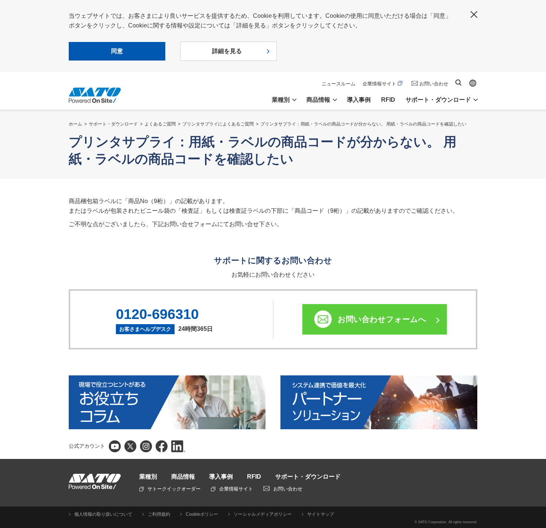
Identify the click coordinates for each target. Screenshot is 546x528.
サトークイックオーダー (174, 489)
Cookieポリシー (202, 514)
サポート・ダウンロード (113, 124)
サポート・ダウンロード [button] (438, 100)
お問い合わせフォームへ (382, 319)
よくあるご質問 (160, 124)
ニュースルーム (338, 84)
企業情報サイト (379, 84)
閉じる (474, 14)
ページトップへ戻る (536, 384)
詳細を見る (227, 51)
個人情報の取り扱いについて (103, 514)
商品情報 (183, 476)
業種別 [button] (281, 100)
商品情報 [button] (318, 100)
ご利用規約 (159, 514)
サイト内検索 (458, 82)
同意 (117, 51)
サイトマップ (320, 514)
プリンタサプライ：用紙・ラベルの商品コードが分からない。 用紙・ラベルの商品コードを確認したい (363, 124)
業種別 (148, 476)
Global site (472, 83)
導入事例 (359, 100)
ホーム (75, 124)
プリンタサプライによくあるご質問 (218, 124)
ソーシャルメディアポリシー (263, 514)
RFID (388, 100)
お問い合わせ (433, 84)
